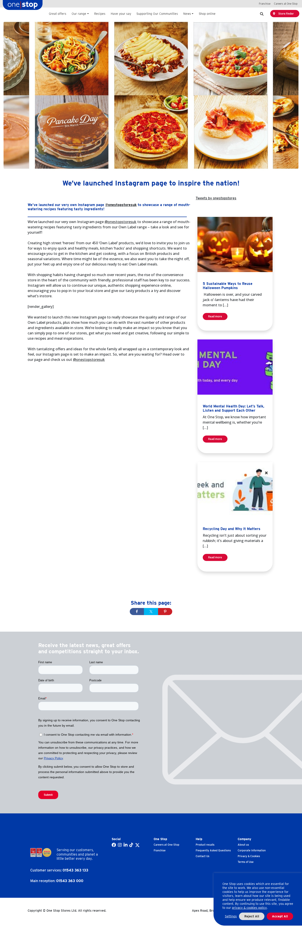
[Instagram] (120, 845)
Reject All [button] (251, 916)
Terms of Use (246, 862)
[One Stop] (23, 6)
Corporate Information (252, 850)
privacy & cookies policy (249, 908)
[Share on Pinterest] (165, 611)
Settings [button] (231, 916)
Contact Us (202, 856)
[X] (137, 845)
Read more (215, 316)
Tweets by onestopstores (216, 198)
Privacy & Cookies (249, 856)
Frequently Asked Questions (213, 850)
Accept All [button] (280, 916)
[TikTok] (131, 845)
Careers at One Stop (166, 844)
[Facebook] (114, 845)
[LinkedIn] (126, 845)
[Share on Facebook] (137, 611)
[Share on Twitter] (151, 611)
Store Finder (286, 13)
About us (243, 844)
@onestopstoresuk (121, 205)
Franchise (160, 850)
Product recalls (205, 844)
